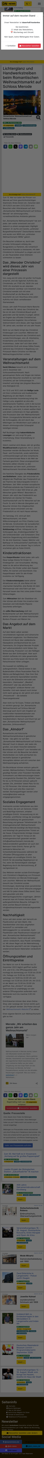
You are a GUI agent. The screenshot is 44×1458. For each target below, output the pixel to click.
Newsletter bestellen (30, 46)
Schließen (11, 46)
